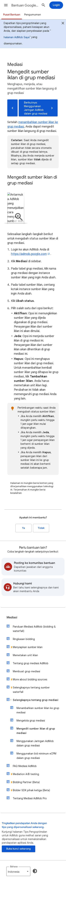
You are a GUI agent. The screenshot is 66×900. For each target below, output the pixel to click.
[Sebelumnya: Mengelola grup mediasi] (12, 107)
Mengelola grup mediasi (30, 720)
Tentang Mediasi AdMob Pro (30, 798)
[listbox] (18, 871)
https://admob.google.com (29, 254)
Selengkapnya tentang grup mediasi (35, 700)
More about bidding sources (30, 679)
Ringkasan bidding (24, 639)
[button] (5, 5)
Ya (23, 528)
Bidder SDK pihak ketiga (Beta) (31, 790)
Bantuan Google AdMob (24, 5)
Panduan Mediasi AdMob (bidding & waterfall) (34, 629)
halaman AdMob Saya (17, 37)
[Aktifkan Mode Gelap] (34, 871)
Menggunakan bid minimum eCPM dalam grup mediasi (36, 756)
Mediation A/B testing (26, 774)
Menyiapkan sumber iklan (28, 647)
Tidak (41, 528)
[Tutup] (63, 23)
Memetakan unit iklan (25, 655)
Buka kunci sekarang (18, 848)
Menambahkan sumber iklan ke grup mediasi (37, 710)
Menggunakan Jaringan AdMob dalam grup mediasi (35, 743)
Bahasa (14, 866)
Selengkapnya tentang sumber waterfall (31, 690)
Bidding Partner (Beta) (26, 782)
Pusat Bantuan (11, 14)
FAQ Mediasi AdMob (25, 766)
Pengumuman (32, 14)
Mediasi (12, 617)
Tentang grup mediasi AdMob (30, 663)
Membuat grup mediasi (26, 671)
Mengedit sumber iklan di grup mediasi (35, 731)
